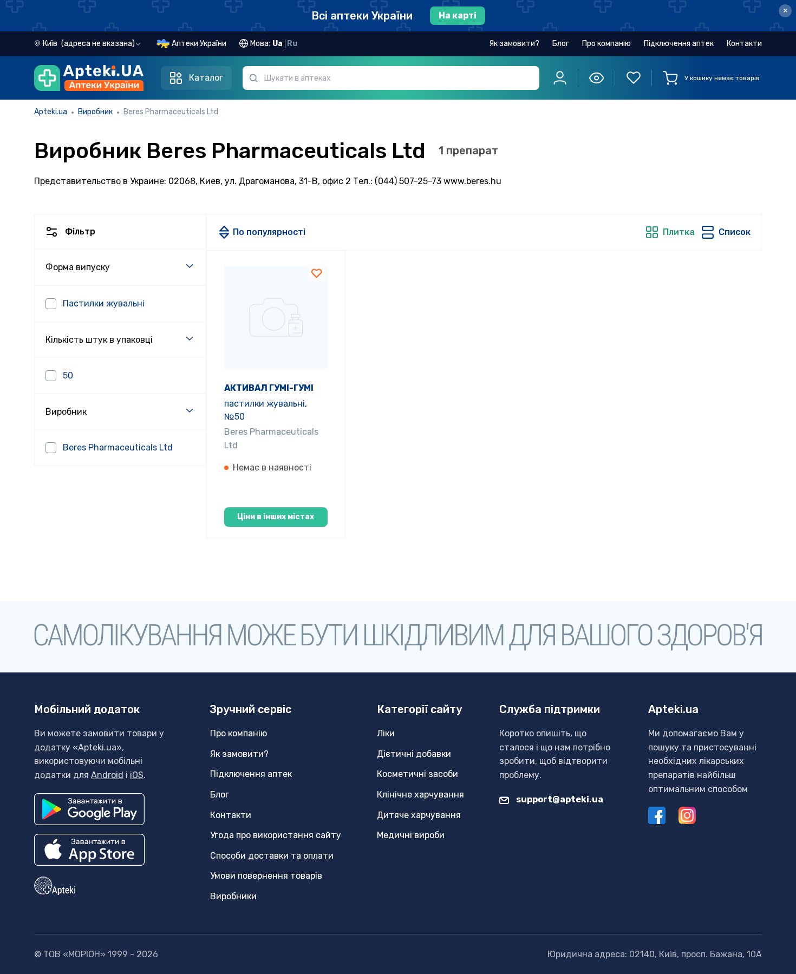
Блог (560, 43)
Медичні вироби (411, 835)
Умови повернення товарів (266, 876)
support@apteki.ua (558, 799)
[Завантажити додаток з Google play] (89, 809)
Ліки (386, 733)
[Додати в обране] (316, 273)
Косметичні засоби (417, 774)
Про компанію (606, 43)
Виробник (95, 111)
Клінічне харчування (420, 794)
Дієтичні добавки (414, 754)
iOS (136, 775)
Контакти (744, 43)
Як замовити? (514, 43)
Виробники (233, 896)
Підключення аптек (679, 43)
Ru (292, 43)
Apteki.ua (50, 111)
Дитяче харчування (419, 815)
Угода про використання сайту (275, 835)
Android (107, 775)
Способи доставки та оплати (272, 856)
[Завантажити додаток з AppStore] (89, 850)
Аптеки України (199, 43)
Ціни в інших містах (275, 516)
